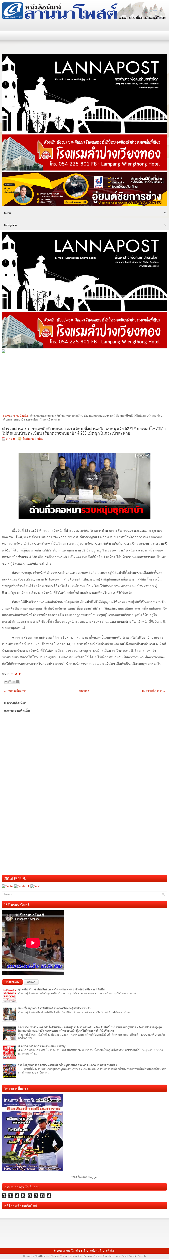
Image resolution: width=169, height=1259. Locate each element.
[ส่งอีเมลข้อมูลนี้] (6, 682)
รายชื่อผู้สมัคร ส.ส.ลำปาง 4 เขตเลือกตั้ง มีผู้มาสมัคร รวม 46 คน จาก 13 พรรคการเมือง (67, 1065)
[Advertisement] (84, 382)
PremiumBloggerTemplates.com (101, 1256)
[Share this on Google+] (21, 674)
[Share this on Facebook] (12, 674)
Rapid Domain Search (134, 1256)
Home (7, 415)
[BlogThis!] (10, 682)
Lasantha (77, 1256)
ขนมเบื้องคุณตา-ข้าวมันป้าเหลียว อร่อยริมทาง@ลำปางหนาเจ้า (54, 1008)
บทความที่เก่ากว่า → (154, 691)
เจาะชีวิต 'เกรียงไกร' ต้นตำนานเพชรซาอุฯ (42, 1046)
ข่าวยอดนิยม (12, 982)
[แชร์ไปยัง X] (14, 682)
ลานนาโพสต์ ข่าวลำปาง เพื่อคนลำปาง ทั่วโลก (89, 1250)
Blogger (92, 1177)
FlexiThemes (42, 1256)
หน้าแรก (84, 691)
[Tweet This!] (16, 674)
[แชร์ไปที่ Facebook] (18, 682)
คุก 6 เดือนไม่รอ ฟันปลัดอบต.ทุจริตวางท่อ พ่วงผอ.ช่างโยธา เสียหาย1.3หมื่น (61, 989)
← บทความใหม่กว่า (14, 691)
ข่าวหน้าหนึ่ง (20, 415)
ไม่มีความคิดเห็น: (33, 438)
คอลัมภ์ (31, 982)
